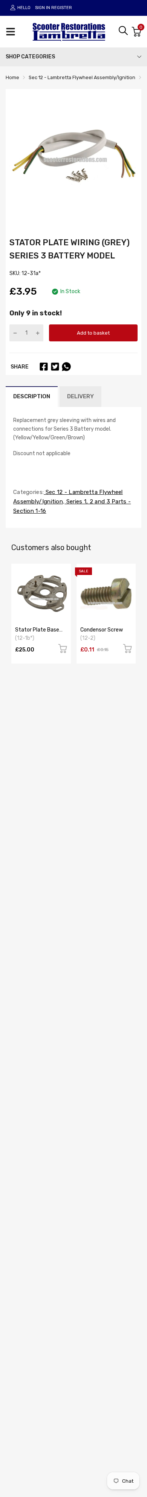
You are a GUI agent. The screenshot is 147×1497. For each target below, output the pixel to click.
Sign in (42, 7)
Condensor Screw (101, 630)
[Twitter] (55, 366)
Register (61, 7)
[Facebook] (43, 366)
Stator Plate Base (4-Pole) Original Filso (40, 633)
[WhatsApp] (66, 366)
